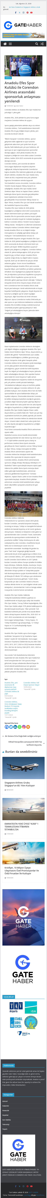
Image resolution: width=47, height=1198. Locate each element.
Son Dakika (6, 1120)
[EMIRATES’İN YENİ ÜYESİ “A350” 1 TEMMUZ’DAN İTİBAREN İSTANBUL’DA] (23, 799)
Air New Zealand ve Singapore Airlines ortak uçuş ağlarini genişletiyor (24, 8)
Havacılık (8, 78)
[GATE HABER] (5, 43)
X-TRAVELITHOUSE (30, 1169)
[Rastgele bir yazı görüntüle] (42, 43)
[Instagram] (24, 727)
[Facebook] (7, 727)
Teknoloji (5, 1124)
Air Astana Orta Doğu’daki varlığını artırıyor (23, 736)
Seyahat (5, 1115)
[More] (28, 727)
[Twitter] (11, 727)
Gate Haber (19, 106)
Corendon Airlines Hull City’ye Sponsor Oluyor (32, 684)
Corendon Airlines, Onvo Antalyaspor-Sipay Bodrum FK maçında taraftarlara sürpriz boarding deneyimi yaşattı (13, 707)
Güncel (5, 1101)
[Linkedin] (15, 727)
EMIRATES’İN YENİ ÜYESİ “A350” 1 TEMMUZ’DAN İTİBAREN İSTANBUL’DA (21, 826)
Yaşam (4, 1129)
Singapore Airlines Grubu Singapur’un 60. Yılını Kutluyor (20, 784)
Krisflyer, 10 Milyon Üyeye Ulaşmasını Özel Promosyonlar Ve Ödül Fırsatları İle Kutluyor (22, 870)
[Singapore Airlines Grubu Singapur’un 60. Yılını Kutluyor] (23, 758)
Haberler (5, 1106)
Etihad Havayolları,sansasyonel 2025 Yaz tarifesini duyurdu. (25, 743)
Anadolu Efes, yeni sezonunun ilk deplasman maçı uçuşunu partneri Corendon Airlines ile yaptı (12, 688)
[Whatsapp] (19, 727)
